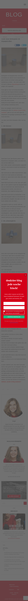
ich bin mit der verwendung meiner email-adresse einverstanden (14, 312)
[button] (14, 312)
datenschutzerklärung (14, 322)
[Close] (25, 275)
